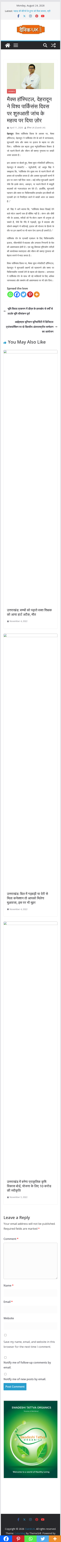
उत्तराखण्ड (11, 91)
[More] (37, 294)
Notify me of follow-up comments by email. (27, 1365)
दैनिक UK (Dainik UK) (36, 127)
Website (9, 1318)
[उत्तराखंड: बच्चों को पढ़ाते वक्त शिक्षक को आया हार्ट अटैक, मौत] (30, 352)
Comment (11, 1239)
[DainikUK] (8, 45)
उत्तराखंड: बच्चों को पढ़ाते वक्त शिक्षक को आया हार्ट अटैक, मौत (29, 612)
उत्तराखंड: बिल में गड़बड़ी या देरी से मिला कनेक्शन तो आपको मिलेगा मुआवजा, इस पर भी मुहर (27, 898)
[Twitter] (23, 294)
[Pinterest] (30, 294)
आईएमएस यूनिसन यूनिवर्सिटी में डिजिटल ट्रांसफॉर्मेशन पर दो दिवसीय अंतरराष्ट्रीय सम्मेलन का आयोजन (29, 327)
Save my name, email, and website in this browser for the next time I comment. (29, 1344)
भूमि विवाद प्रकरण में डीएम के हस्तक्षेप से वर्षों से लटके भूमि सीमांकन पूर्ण (30, 311)
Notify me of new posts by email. (25, 1379)
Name (9, 1285)
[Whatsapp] (10, 294)
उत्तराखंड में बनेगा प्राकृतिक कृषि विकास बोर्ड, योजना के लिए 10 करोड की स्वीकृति (29, 1186)
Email (8, 1302)
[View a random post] (53, 45)
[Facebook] (17, 294)
